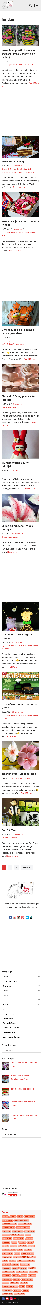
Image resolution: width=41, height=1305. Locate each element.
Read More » (19, 187)
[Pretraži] (30, 5)
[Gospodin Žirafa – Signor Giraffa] (20, 616)
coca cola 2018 (10, 1224)
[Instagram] (11, 1298)
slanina (7, 1275)
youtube (7, 1290)
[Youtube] (7, 1298)
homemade (7, 1238)
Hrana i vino (19, 1238)
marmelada (8, 1253)
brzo (20, 1216)
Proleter (7, 1268)
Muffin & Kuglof (8, 344)
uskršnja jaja (27, 1279)
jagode (6, 1242)
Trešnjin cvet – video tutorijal (19, 773)
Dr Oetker (11, 169)
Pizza (5, 1260)
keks (14, 1242)
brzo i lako (29, 1216)
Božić (13, 1216)
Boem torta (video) (13, 161)
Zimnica (25, 1290)
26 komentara (17, 642)
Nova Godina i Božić (24, 169)
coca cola (8, 1220)
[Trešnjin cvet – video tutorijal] (20, 755)
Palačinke (7, 1257)
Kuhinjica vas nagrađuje (27, 341)
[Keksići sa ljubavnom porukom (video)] (20, 204)
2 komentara (17, 229)
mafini (20, 1249)
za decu (17, 1290)
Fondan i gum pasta (9, 65)
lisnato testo (9, 1249)
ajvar (5, 1216)
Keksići (21, 232)
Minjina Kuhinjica (22, 1303)
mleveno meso (28, 1253)
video (24, 1283)
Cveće (4, 169)
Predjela (25, 1264)
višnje (22, 1286)
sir (13, 1272)
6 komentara (17, 166)
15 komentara (17, 404)
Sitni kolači (22, 1272)
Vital (3, 236)
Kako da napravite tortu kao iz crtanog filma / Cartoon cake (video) (20, 54)
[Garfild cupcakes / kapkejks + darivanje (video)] (20, 313)
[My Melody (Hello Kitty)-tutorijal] (20, 444)
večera (14, 1283)
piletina (25, 1257)
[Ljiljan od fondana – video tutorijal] (20, 508)
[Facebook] (3, 1298)
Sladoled (33, 1271)
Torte (20, 65)
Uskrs (16, 1279)
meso (17, 1253)
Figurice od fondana (9, 232)
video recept (10, 1286)
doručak (17, 1231)
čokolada (8, 1294)
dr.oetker (29, 1231)
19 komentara (17, 471)
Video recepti (28, 65)
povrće (15, 1264)
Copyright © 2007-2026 (9, 1303)
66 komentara (17, 778)
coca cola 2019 (25, 1224)
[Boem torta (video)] (20, 147)
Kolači (14, 1246)
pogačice (31, 1260)
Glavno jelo (17, 1235)
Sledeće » (27, 867)
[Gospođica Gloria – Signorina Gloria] (20, 686)
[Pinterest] (15, 1298)
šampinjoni (20, 1294)
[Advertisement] (20, 111)
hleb (28, 1235)
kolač (6, 1246)
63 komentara (17, 534)
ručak (32, 1268)
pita (33, 1257)
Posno (6, 1264)
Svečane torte (7, 172)
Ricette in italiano (25, 646)
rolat (15, 1268)
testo (24, 1275)
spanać (15, 1275)
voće (30, 1286)
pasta (16, 1257)
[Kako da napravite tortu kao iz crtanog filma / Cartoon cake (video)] (20, 35)
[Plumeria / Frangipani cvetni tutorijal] (20, 378)
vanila (6, 1283)
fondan (6, 1235)
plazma (12, 1260)
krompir (23, 1246)
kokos (30, 1242)
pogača (22, 1261)
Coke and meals (23, 1227)
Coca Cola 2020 (9, 1227)
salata (6, 1272)
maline (28, 1249)
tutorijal (7, 1279)
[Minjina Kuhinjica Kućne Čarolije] (8, 5)
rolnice (23, 1268)
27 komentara (17, 835)
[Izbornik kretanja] (36, 5)
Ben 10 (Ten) (9, 830)
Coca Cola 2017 (21, 1220)
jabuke (29, 1238)
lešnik (31, 1246)
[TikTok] (19, 1298)
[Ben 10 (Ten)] (20, 812)
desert (7, 1231)
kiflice (22, 1242)
